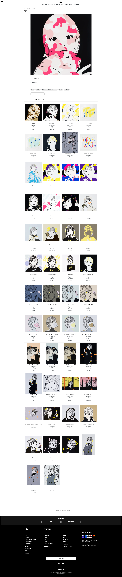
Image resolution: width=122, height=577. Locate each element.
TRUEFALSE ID (76, 5)
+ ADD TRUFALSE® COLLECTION (37, 93)
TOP (25, 8)
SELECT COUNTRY (85, 532)
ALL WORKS (28, 8)
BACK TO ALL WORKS (61, 497)
